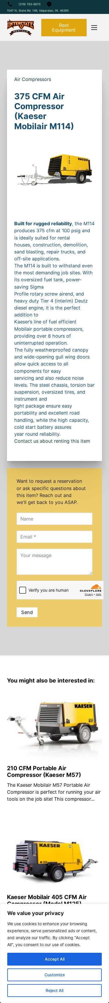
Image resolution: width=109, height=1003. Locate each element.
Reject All (54, 990)
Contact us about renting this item (52, 441)
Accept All (55, 959)
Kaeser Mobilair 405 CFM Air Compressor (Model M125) (47, 900)
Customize (54, 974)
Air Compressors (32, 79)
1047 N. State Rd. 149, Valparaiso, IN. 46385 (38, 10)
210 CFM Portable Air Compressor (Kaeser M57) (44, 771)
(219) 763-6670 (29, 4)
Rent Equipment (64, 27)
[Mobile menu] (94, 27)
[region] (54, 953)
